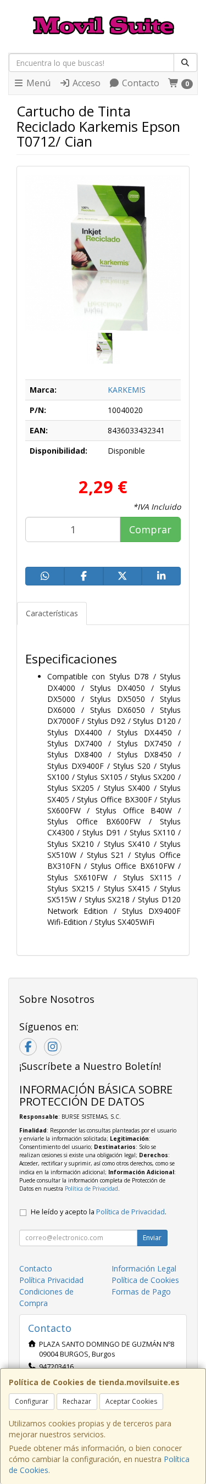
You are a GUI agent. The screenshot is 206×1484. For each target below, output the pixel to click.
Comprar (150, 529)
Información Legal (144, 1268)
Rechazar (77, 1401)
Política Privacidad (51, 1280)
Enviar (152, 1237)
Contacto (139, 83)
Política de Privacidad (91, 1188)
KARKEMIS (127, 389)
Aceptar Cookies (131, 1401)
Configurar (31, 1401)
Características (52, 613)
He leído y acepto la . (98, 1212)
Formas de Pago (141, 1291)
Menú (37, 83)
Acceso (85, 83)
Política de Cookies (145, 1280)
